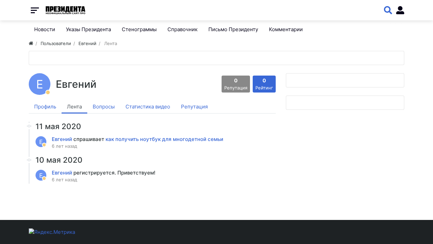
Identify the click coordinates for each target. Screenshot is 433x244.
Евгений (62, 139)
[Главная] (31, 43)
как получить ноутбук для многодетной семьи (164, 139)
